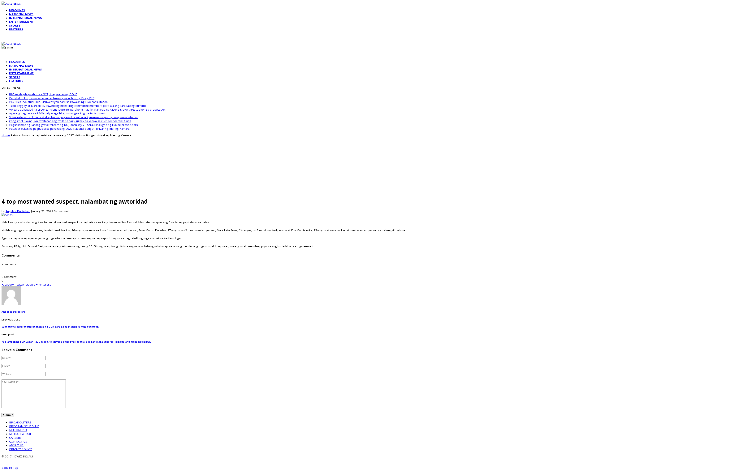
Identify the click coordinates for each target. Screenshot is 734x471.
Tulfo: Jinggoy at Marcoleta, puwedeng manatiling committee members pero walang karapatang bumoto (77, 106)
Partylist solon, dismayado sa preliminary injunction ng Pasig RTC (51, 98)
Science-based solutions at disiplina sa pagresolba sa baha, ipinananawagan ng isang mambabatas (73, 117)
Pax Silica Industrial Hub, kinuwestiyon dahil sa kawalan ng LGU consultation (58, 102)
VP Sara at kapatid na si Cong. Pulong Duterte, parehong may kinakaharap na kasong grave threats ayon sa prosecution (87, 109)
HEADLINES (17, 10)
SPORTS (14, 25)
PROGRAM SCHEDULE (24, 426)
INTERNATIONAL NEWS (25, 18)
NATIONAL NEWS (21, 14)
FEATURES (16, 29)
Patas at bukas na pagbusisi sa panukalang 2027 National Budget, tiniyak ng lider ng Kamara (69, 128)
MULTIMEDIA (18, 430)
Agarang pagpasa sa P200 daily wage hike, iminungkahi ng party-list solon (57, 113)
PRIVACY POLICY (20, 449)
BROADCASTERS (20, 422)
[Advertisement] (367, 167)
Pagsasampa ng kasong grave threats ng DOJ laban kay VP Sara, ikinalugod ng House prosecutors (73, 125)
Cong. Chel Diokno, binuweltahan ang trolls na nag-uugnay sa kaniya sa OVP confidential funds (70, 121)
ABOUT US (16, 445)
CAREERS (15, 437)
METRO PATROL (20, 434)
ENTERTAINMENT (21, 21)
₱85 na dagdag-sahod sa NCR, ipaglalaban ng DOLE (43, 94)
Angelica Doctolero (18, 211)
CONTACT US (18, 441)
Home (6, 135)
